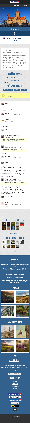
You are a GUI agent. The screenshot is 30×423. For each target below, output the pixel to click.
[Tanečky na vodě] (17, 246)
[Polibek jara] (13, 224)
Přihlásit (15, 5)
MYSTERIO (8, 162)
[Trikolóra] (4, 242)
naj (6, 129)
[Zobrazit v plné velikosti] (15, 17)
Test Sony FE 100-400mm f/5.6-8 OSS (15, 278)
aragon (7, 156)
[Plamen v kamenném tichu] (8, 228)
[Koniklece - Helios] (17, 228)
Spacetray (8, 196)
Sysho (7, 103)
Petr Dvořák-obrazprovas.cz (13, 38)
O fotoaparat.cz (15, 381)
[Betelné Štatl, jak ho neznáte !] (4, 228)
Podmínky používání (15, 386)
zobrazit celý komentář (13, 140)
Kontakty (15, 388)
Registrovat (24, 5)
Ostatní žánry (17, 41)
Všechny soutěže (13, 373)
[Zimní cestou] (17, 224)
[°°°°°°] (17, 242)
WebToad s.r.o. (21, 418)
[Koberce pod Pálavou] (22, 224)
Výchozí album (15, 80)
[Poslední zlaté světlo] (8, 246)
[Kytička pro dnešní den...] (13, 246)
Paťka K (7, 203)
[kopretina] (8, 242)
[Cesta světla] (8, 224)
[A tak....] (22, 242)
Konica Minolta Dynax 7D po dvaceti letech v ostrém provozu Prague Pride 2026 (15, 265)
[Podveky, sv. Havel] (4, 246)
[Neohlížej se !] (13, 228)
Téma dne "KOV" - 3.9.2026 (14, 361)
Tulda (7, 119)
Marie (7, 113)
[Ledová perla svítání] (4, 224)
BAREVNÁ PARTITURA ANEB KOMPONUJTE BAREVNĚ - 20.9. (14, 365)
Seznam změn (15, 384)
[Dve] (13, 242)
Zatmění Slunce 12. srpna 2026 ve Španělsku (15, 274)
